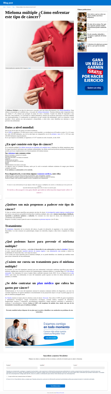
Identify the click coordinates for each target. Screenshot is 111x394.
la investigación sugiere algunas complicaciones (60, 212)
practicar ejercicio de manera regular (34, 251)
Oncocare (45, 298)
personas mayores (45, 219)
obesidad (65, 249)
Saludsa (9, 298)
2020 (10, 132)
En (6, 298)
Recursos (9, 7)
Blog (13, 7)
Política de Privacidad (60, 392)
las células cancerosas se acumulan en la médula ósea (34, 147)
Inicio (4, 7)
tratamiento (10, 229)
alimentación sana (55, 251)
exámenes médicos (44, 174)
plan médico (45, 283)
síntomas (11, 153)
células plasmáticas (64, 110)
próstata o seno (55, 134)
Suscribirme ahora (55, 386)
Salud (29, 68)
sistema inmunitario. (44, 112)
